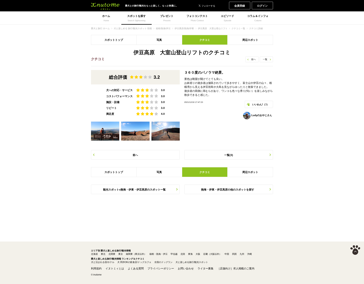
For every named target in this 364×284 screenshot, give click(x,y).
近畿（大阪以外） (212, 254)
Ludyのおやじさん (261, 115)
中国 (226, 254)
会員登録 (239, 5)
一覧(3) (228, 155)
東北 (103, 254)
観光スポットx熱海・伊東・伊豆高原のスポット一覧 (134, 189)
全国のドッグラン (163, 262)
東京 (120, 254)
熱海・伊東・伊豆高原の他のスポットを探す (227, 189)
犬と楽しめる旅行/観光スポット (192, 262)
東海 (190, 254)
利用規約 (96, 268)
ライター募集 (205, 268)
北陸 (182, 254)
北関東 (111, 254)
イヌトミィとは (114, 268)
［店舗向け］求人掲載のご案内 (235, 268)
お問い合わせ (186, 268)
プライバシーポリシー (160, 268)
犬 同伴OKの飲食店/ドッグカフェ (134, 262)
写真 (159, 39)
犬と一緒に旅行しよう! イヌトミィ (105, 5)
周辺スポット (250, 39)
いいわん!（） (260, 104)
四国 (234, 254)
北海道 (94, 254)
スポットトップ (113, 39)
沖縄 (249, 254)
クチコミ (204, 39)
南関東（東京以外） (136, 254)
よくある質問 (136, 268)
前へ (253, 59)
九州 (242, 254)
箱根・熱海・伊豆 (158, 254)
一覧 (265, 59)
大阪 (198, 254)
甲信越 (174, 254)
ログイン (262, 5)
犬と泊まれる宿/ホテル (102, 262)
